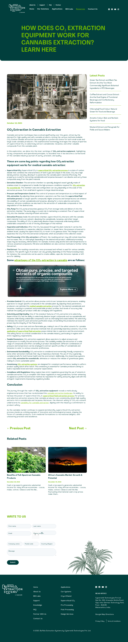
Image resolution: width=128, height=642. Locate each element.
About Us (32, 5)
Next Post (78, 428)
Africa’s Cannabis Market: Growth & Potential (65, 476)
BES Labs (69, 9)
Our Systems (66, 592)
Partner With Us (39, 614)
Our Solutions (43, 9)
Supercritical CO (68, 601)
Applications (57, 9)
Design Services (67, 614)
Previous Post (19, 428)
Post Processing (67, 610)
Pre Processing (67, 605)
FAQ (50, 5)
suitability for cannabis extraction (35, 403)
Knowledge (37, 605)
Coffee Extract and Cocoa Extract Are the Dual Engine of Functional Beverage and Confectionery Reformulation (104, 99)
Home (32, 9)
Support (42, 5)
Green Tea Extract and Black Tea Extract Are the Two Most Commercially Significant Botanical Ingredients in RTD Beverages (104, 84)
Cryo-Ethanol (66, 596)
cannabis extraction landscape (60, 393)
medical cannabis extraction (41, 306)
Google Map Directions (104, 614)
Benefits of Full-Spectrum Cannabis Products (23, 476)
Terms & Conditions (114, 621)
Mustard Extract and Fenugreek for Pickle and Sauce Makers (105, 128)
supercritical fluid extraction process (58, 396)
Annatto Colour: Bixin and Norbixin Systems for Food (104, 119)
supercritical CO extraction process (53, 170)
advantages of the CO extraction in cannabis (40, 260)
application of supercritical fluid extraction (24, 331)
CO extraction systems (27, 364)
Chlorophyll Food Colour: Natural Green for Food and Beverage (103, 110)
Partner (58, 5)
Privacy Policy (99, 621)
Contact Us (93, 9)
